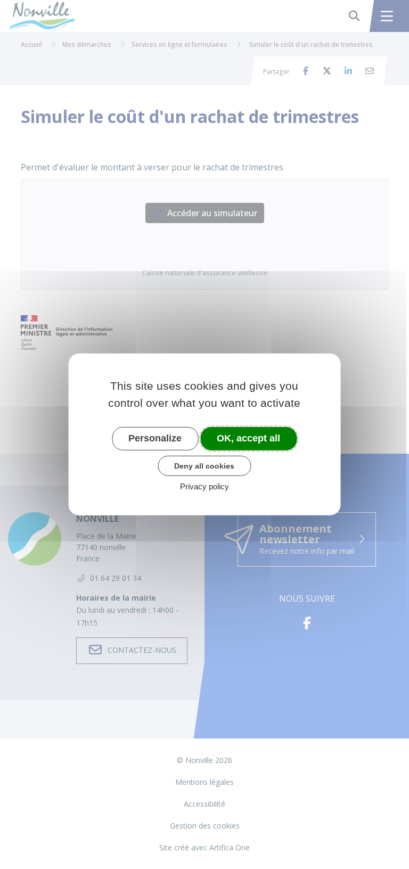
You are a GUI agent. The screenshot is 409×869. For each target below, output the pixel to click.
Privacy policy (204, 486)
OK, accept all (248, 438)
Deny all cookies (204, 465)
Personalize (155, 438)
